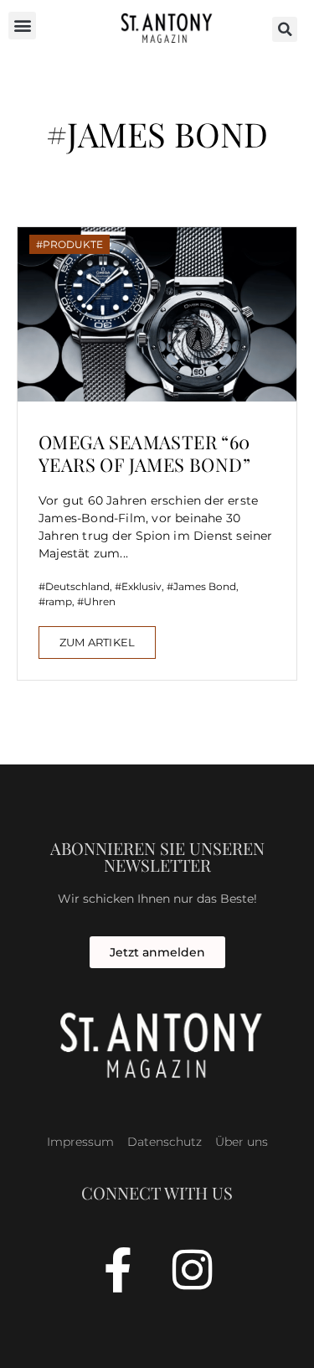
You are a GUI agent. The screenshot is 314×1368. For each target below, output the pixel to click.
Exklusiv (141, 586)
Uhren (100, 601)
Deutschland (77, 586)
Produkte (73, 244)
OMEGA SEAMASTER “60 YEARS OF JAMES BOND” (144, 452)
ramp (58, 601)
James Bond (204, 586)
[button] (22, 25)
